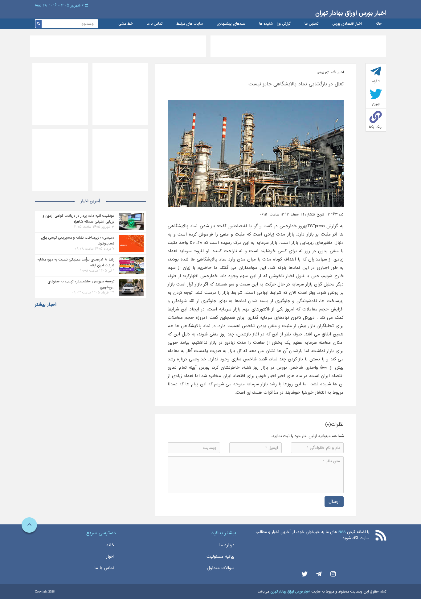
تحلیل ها (311, 24)
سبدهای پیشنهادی (231, 24)
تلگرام (376, 81)
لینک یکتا (375, 127)
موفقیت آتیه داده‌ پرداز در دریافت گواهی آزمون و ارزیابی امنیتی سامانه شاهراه (78, 218)
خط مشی (125, 24)
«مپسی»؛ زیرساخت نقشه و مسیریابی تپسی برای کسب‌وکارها (77, 240)
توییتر (376, 104)
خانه (378, 24)
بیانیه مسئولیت (220, 556)
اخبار (110, 556)
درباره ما (227, 545)
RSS (341, 531)
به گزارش (334, 226)
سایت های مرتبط (189, 24)
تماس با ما (154, 24)
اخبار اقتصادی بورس (347, 24)
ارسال (334, 501)
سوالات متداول (221, 568)
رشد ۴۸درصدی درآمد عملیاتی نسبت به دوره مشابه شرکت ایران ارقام (75, 262)
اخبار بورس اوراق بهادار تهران (350, 13)
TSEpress (316, 226)
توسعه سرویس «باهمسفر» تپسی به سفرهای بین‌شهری (80, 284)
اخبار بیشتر (45, 304)
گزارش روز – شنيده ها (275, 24)
